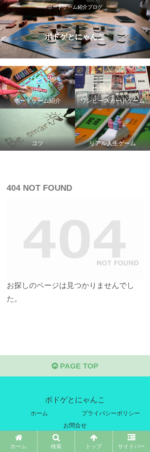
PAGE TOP (78, 366)
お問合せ (75, 425)
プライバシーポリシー (111, 413)
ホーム (39, 413)
